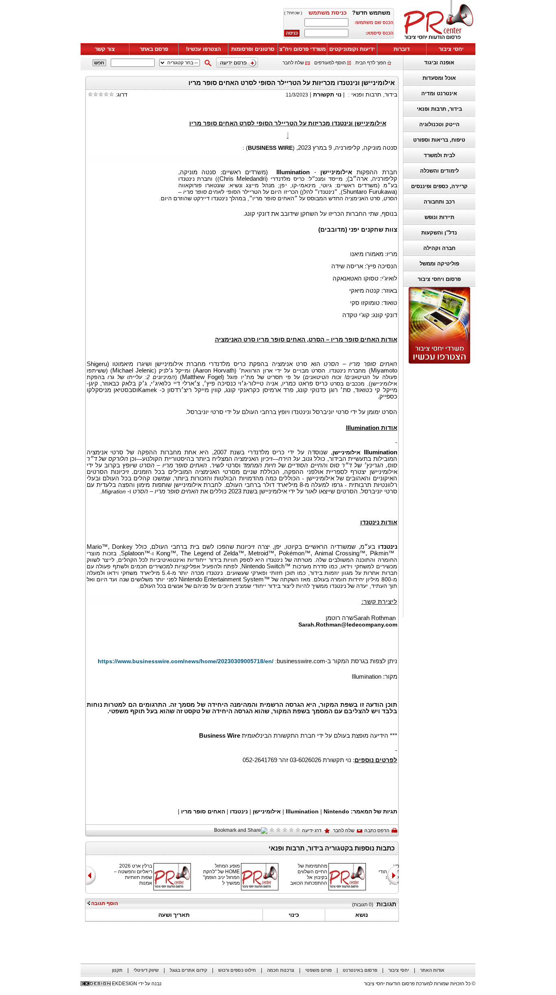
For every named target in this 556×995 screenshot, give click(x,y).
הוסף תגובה (104, 903)
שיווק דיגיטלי (146, 970)
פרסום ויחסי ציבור (439, 279)
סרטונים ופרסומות (252, 49)
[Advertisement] (437, 490)
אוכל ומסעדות (439, 78)
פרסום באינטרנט (360, 970)
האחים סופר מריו (203, 811)
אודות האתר (432, 970)
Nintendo (336, 811)
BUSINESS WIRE (270, 148)
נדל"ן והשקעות (439, 233)
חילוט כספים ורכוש (237, 970)
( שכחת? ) (293, 13)
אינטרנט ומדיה (439, 93)
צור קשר (105, 49)
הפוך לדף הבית (370, 63)
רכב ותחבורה (439, 202)
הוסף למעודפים (330, 63)
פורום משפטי (318, 970)
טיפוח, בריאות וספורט (439, 140)
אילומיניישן (266, 811)
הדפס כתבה (377, 830)
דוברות (402, 49)
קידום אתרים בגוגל (188, 970)
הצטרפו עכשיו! (203, 49)
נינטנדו (238, 811)
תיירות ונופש (439, 217)
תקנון (117, 970)
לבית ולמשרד (439, 155)
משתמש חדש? (371, 12)
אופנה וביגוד (439, 62)
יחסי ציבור (451, 49)
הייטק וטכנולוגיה (439, 124)
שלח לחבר (293, 63)
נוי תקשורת (327, 94)
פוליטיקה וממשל (439, 264)
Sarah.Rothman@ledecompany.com (347, 624)
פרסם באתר (154, 49)
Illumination (303, 811)
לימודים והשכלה (439, 171)
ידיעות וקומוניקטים (352, 49)
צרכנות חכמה (280, 970)
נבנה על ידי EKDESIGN (137, 983)
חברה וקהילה (439, 248)
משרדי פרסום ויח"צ (302, 49)
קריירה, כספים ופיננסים (439, 186)
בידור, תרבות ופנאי (439, 109)
